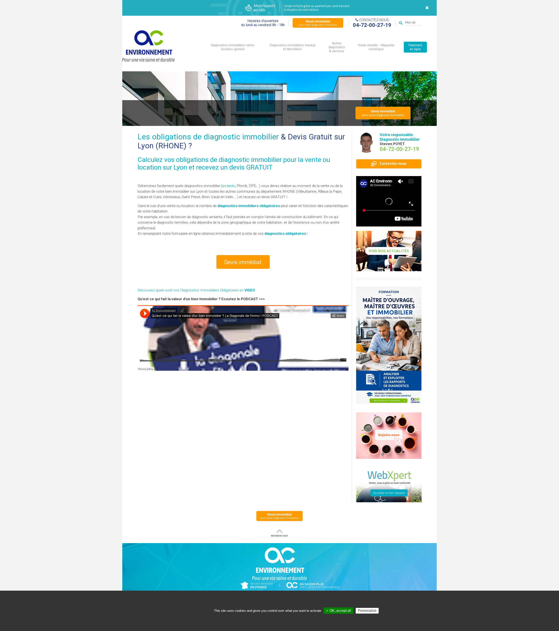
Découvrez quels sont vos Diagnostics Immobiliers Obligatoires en (196, 290)
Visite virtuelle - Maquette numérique (376, 47)
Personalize (367, 610)
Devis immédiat (243, 262)
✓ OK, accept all (338, 610)
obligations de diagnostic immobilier (229, 159)
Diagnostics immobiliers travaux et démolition (292, 47)
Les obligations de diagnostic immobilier (208, 136)
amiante (228, 185)
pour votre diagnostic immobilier (318, 22)
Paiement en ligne (415, 47)
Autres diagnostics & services (336, 47)
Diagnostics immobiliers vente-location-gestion (233, 47)
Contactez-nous (392, 163)
